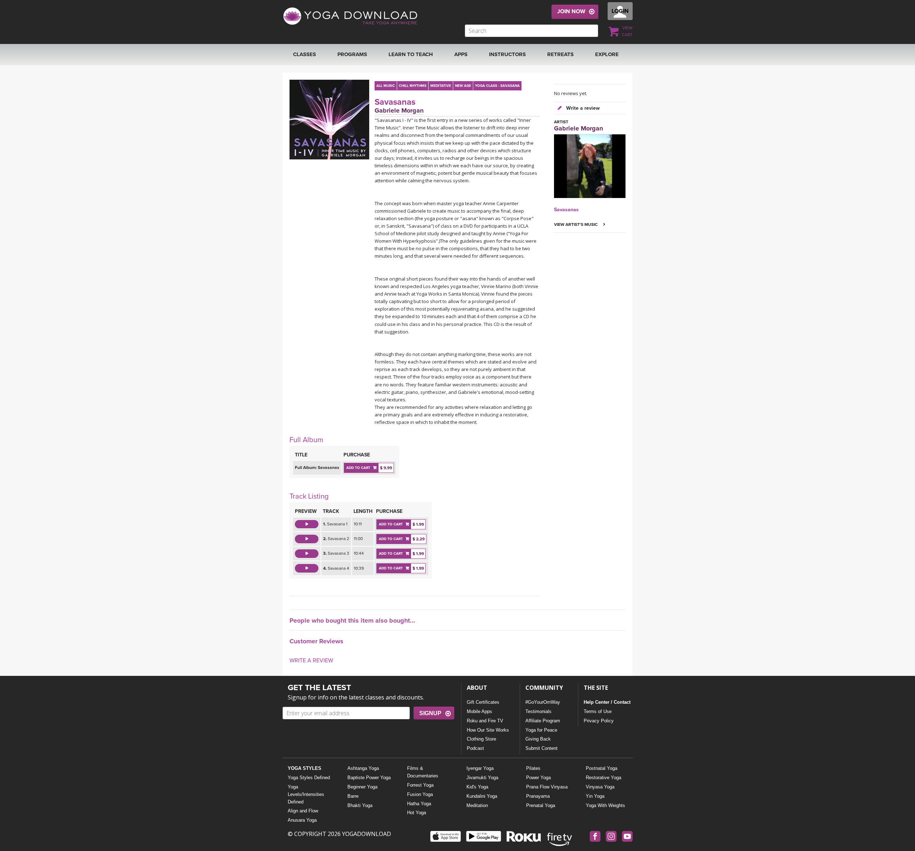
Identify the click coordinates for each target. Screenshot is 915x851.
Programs (352, 54)
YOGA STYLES (304, 768)
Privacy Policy (599, 720)
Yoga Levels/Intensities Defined (306, 794)
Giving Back (538, 739)
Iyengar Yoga (480, 768)
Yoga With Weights (605, 805)
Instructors (507, 54)
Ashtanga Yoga (363, 768)
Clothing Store (481, 739)
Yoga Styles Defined (309, 777)
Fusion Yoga (420, 794)
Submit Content (541, 748)
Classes (304, 54)
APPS (461, 54)
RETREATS (560, 54)
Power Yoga (538, 777)
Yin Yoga (595, 796)
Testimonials (538, 711)
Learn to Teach (411, 54)
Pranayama (538, 796)
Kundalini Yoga (481, 796)
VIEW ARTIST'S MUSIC (576, 224)
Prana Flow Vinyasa (547, 787)
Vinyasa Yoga (600, 787)
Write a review (582, 108)
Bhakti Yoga (359, 805)
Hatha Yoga (419, 803)
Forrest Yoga (420, 785)
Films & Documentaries (422, 772)
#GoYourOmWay (542, 702)
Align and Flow (303, 810)
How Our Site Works (488, 730)
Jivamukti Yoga (482, 777)
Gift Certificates (483, 702)
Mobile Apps (479, 711)
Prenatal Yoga (540, 805)
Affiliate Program (542, 720)
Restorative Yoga (603, 777)
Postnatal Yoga (601, 768)
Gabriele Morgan (399, 110)
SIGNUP (430, 713)
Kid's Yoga (477, 787)
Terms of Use (598, 711)
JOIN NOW (571, 11)
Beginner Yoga (362, 787)
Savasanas (395, 102)
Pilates (533, 768)
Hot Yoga (416, 812)
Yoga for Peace (541, 730)
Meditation (477, 805)
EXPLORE (607, 54)
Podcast (475, 748)
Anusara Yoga (302, 820)
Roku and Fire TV (485, 720)
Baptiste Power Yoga (369, 777)
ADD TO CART (358, 468)
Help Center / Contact (607, 702)
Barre (352, 796)
